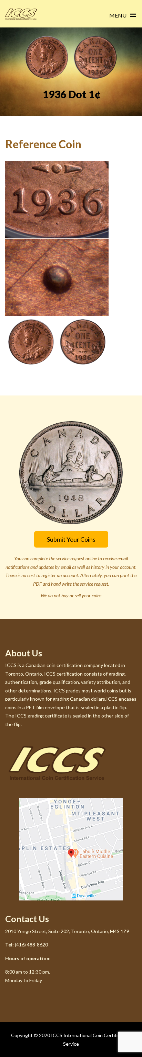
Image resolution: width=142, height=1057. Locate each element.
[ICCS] (20, 14)
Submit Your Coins (71, 539)
